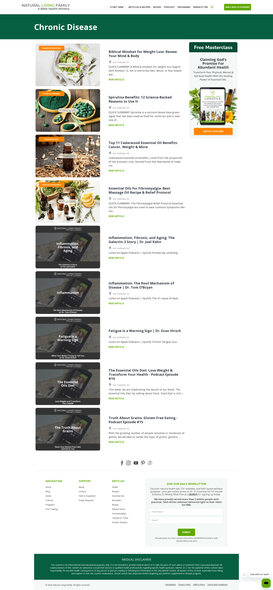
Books (157, 7)
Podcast (169, 7)
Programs (184, 7)
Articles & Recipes (139, 7)
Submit (186, 532)
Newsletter (200, 7)
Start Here (116, 7)
